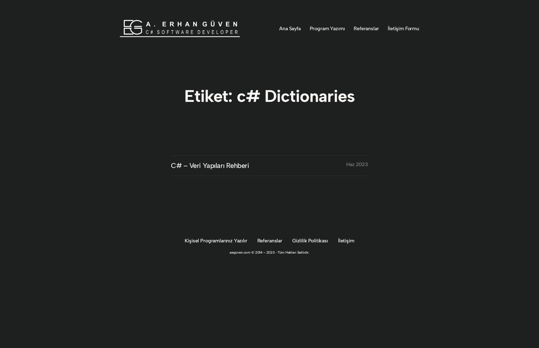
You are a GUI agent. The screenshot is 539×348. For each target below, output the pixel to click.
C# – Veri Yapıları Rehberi (210, 165)
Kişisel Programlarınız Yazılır (216, 241)
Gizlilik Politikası (310, 241)
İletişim (346, 241)
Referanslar (269, 241)
